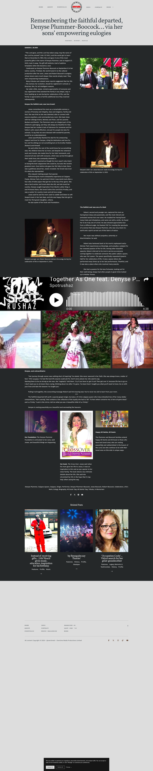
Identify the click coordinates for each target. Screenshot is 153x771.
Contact (98, 7)
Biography (62, 489)
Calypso (53, 487)
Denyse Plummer (31, 487)
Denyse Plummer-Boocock (80, 487)
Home (41, 7)
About (50, 7)
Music (48, 569)
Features (68, 40)
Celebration (119, 487)
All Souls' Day (72, 489)
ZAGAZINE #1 (70, 625)
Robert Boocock (108, 487)
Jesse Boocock (96, 487)
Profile (85, 40)
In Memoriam (99, 489)
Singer (59, 487)
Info (88, 7)
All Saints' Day (82, 489)
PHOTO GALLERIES (49, 631)
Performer (66, 487)
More (109, 7)
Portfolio (62, 7)
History (77, 40)
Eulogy (55, 489)
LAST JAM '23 (70, 628)
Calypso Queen (43, 487)
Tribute (91, 489)
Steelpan (76, 564)
